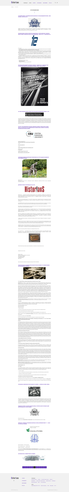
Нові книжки (45, 2)
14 (42, 467)
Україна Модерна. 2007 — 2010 (35, 485)
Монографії (51, 485)
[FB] (57, 2)
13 (40, 467)
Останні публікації (43, 482)
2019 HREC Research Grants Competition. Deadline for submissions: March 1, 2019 (33, 111)
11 (36, 467)
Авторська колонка (34, 479)
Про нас (50, 2)
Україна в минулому (43, 485)
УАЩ (48, 485)
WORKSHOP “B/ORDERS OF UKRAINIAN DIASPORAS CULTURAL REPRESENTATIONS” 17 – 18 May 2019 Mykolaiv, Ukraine (34, 423)
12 (38, 467)
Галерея (34, 2)
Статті (55, 485)
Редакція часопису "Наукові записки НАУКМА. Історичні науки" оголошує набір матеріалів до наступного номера (33, 406)
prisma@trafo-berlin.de (44, 313)
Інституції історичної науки (45, 479)
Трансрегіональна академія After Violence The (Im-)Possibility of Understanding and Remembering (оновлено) (34, 266)
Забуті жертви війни (34, 482)
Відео (39, 482)
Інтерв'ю (39, 479)
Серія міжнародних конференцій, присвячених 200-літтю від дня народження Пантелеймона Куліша (33, 158)
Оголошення (39, 2)
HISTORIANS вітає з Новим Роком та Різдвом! (26, 453)
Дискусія (51, 479)
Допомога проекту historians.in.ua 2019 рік (26, 184)
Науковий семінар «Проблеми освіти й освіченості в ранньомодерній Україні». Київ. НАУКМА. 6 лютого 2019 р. (34, 16)
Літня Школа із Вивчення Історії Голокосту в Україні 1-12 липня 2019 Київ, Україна (33, 384)
